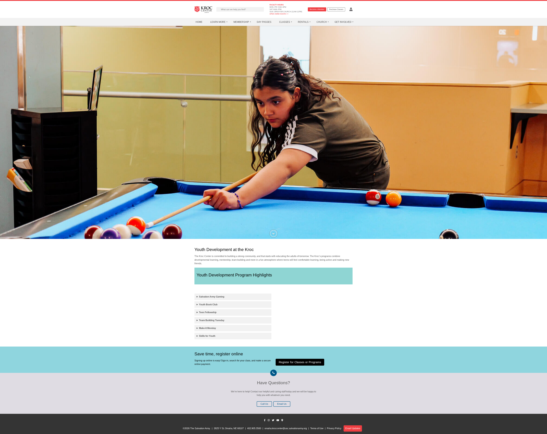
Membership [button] (241, 22)
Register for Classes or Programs (300, 362)
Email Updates (352, 428)
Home (199, 22)
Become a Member (317, 9)
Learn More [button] (217, 22)
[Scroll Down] (273, 233)
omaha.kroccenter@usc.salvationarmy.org (286, 428)
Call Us (264, 404)
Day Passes (264, 22)
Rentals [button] (303, 22)
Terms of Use (316, 428)
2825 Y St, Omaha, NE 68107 (229, 428)
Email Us (281, 404)
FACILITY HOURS (277, 5)
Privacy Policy (334, 428)
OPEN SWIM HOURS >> (279, 14)
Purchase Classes (336, 9)
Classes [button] (284, 22)
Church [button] (322, 22)
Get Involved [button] (343, 22)
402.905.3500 (254, 428)
